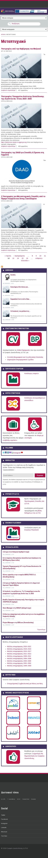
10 (40, 256)
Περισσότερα (41, 629)
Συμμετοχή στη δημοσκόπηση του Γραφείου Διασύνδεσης (34, 756)
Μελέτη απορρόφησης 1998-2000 (19, 666)
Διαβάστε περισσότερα (8, 90)
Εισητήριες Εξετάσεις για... (19, 287)
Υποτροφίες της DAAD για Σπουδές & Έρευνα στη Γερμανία (22, 153)
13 (13, 258)
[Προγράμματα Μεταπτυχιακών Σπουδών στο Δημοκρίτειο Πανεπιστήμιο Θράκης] (13, 511)
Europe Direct (26, 799)
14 (18, 258)
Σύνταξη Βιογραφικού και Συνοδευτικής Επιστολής (25, 357)
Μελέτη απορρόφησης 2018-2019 (19, 649)
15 (22, 258)
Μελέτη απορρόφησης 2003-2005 (19, 661)
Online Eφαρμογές (23, 350)
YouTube (4, 836)
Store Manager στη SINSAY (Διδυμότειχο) (17, 608)
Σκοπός (13, 275)
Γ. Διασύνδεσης (11, 799)
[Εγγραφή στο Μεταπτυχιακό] (2, 267)
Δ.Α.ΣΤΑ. (3, 799)
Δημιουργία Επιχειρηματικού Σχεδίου (20, 359)
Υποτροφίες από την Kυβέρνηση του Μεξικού (21, 49)
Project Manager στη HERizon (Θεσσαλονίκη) (18, 622)
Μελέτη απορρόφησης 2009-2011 (19, 656)
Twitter (3, 815)
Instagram (4, 823)
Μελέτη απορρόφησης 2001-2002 (19, 663)
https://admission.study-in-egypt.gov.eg (14, 142)
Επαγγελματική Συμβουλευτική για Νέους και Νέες (25, 683)
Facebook (4, 819)
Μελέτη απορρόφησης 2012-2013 (19, 654)
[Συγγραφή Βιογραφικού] (13, 345)
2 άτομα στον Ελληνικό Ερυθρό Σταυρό (16, 552)
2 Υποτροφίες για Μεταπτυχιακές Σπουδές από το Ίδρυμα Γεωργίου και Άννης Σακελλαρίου (23, 197)
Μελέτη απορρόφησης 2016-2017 (19, 651)
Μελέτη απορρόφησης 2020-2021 (19, 646)
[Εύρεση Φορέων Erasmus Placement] (13, 540)
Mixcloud (4, 832)
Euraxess (33, 799)
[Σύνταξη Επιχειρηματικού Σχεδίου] (35, 345)
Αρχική (3, 34)
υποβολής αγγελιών (10, 440)
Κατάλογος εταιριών (31, 373)
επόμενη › (39, 258)
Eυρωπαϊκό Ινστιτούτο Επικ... (20, 299)
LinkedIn (3, 827)
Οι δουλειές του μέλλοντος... (20, 311)
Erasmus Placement (31, 530)
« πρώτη (8, 256)
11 (45, 256)
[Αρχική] (24, 12)
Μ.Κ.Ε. (18, 799)
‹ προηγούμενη (19, 256)
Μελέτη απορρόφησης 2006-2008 (19, 658)
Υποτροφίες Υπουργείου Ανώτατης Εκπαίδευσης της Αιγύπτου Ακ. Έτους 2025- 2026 (22, 97)
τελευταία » (25, 260)
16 (27, 258)
